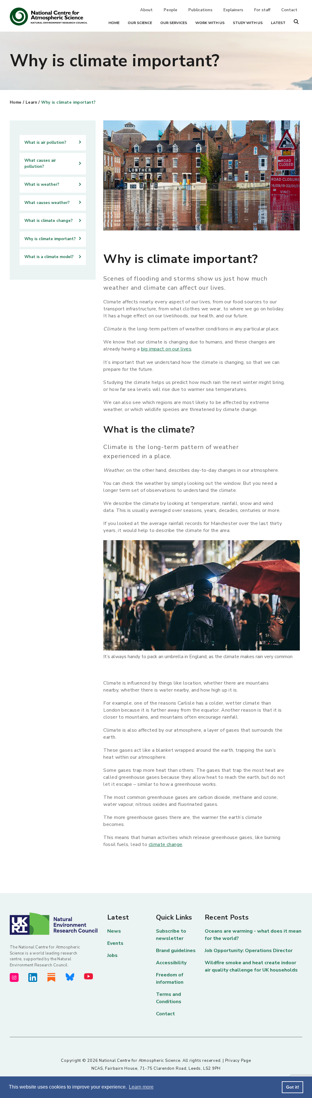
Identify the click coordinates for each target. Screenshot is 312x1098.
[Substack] (51, 977)
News (114, 931)
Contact (289, 10)
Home (113, 22)
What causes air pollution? (40, 163)
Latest (278, 22)
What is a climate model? (48, 257)
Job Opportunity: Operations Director (248, 950)
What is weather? (41, 184)
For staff (262, 10)
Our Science (140, 22)
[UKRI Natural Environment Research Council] (58, 924)
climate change (166, 844)
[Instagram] (14, 977)
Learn (31, 102)
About (146, 10)
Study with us (248, 22)
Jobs (112, 955)
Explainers (233, 10)
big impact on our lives (166, 349)
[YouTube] (88, 976)
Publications (200, 10)
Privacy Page (238, 1060)
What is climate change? (48, 220)
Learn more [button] (141, 1086)
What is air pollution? (45, 142)
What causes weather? (46, 202)
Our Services (173, 22)
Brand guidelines (176, 950)
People (170, 10)
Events (115, 943)
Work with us (210, 22)
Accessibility (171, 962)
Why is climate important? (68, 102)
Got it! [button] (292, 1087)
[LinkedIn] (32, 977)
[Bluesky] (70, 977)
